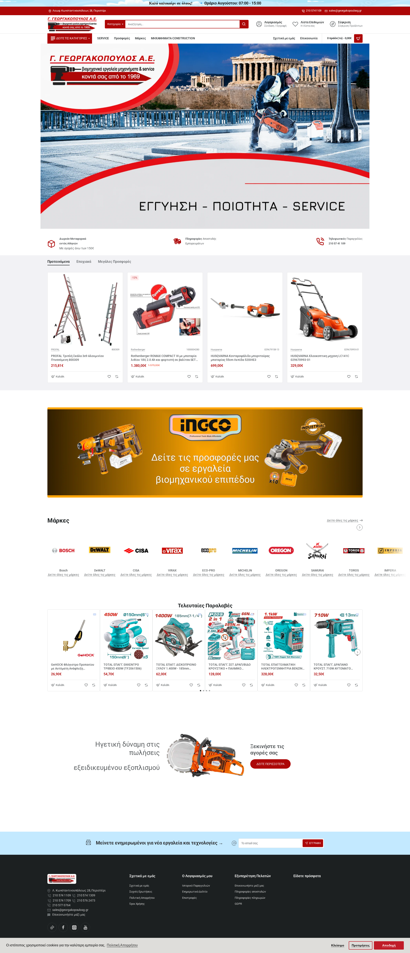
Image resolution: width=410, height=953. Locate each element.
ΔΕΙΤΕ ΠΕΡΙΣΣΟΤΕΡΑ (270, 764)
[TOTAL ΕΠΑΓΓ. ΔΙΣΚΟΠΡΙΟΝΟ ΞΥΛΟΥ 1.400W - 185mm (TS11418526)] (178, 635)
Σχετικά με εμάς (142, 876)
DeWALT (99, 570)
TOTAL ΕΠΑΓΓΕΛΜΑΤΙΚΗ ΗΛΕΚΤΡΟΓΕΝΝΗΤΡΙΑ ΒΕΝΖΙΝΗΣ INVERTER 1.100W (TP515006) (283, 667)
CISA (136, 570)
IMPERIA (390, 570)
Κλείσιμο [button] (337, 945)
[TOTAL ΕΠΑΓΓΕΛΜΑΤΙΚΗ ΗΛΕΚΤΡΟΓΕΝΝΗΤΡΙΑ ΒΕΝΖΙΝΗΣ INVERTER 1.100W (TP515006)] (283, 635)
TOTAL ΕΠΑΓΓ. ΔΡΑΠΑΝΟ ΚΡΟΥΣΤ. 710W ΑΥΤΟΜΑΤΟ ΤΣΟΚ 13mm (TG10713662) (332, 667)
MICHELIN (245, 570)
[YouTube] (85, 927)
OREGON (281, 570)
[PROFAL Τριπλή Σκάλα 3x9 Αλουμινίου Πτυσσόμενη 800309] (85, 310)
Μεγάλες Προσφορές (114, 262)
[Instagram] (74, 927)
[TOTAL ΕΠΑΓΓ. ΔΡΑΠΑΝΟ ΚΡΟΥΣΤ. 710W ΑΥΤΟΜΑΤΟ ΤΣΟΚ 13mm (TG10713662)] (336, 635)
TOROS (354, 570)
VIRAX (172, 570)
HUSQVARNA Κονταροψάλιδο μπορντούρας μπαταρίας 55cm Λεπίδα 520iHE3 (240, 357)
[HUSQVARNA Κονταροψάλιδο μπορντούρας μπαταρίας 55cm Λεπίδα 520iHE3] (245, 310)
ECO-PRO (208, 570)
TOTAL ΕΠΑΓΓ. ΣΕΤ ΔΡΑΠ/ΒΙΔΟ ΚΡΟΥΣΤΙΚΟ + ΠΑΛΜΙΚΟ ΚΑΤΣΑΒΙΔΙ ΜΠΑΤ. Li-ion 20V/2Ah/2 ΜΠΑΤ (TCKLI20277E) (231, 667)
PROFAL (55, 349)
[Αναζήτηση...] (244, 24)
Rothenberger (138, 349)
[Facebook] (63, 927)
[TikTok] (52, 927)
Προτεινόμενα (58, 262)
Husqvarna (216, 349)
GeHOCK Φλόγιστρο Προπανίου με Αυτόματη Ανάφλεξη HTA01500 (72, 667)
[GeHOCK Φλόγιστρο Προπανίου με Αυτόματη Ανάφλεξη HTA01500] (73, 635)
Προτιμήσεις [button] (361, 945)
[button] (58, 376)
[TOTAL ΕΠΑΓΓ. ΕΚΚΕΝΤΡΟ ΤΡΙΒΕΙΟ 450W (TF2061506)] (126, 635)
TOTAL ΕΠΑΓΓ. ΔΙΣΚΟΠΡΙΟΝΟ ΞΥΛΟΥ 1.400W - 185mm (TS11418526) (176, 667)
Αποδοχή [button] (389, 945)
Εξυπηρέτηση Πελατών (253, 876)
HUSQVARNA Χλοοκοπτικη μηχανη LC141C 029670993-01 (320, 357)
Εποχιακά (83, 262)
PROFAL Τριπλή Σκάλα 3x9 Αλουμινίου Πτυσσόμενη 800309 (77, 357)
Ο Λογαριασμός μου (197, 876)
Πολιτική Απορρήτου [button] (122, 945)
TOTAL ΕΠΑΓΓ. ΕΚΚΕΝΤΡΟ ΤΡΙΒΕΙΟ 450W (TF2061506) (123, 666)
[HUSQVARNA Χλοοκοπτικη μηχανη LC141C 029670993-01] (325, 310)
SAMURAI (317, 570)
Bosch (63, 570)
